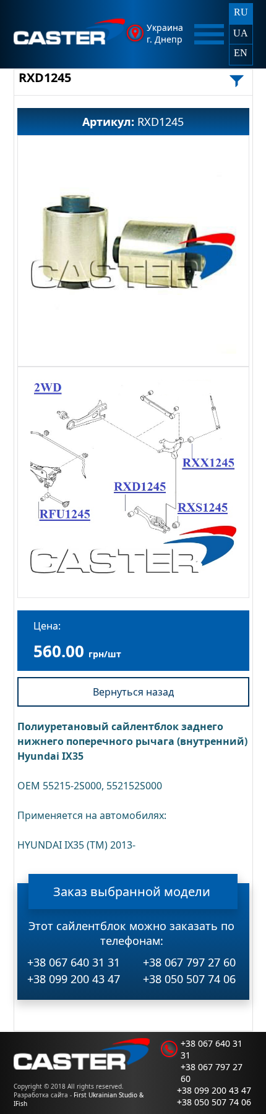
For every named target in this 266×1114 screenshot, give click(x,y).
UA (240, 33)
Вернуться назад (133, 692)
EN (240, 53)
